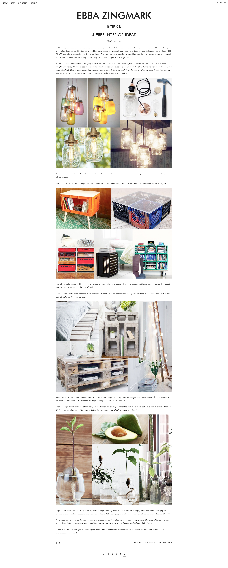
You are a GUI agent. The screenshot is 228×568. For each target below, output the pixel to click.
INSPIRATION (148, 543)
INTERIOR (157, 543)
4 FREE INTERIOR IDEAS (114, 34)
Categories (22, 3)
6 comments (167, 543)
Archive (33, 3)
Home (4, 3)
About (12, 3)
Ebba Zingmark (114, 15)
